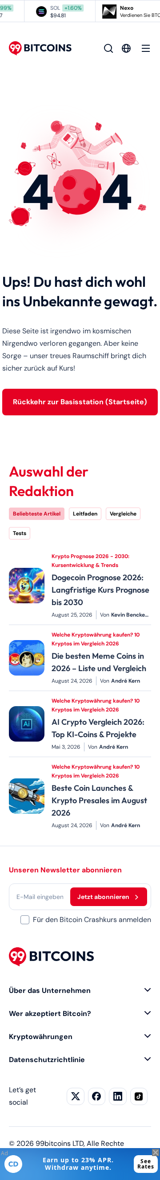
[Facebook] (96, 1096)
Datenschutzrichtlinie (47, 1059)
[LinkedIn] (117, 1096)
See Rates (145, 1163)
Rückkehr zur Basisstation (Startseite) (80, 401)
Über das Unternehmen (50, 990)
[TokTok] (139, 1096)
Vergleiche (123, 513)
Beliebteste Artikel (36, 513)
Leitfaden (85, 513)
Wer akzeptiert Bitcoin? (50, 1013)
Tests (19, 533)
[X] (75, 1096)
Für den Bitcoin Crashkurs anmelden (92, 919)
